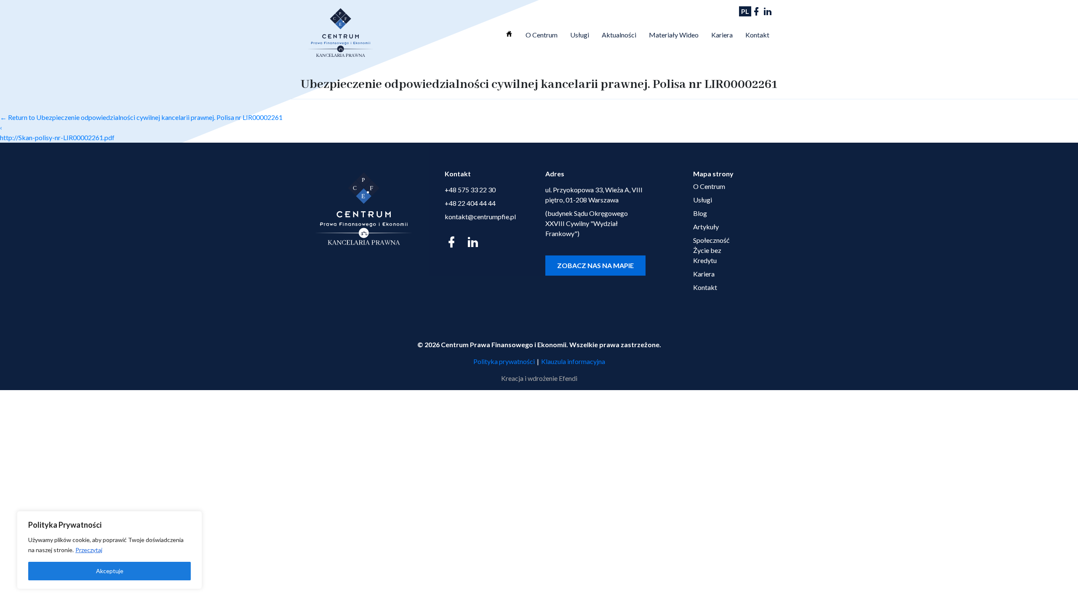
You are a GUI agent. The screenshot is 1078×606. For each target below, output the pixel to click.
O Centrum (542, 35)
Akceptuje (109, 570)
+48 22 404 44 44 (470, 203)
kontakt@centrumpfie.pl (480, 217)
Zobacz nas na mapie (595, 265)
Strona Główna (509, 34)
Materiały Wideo (674, 35)
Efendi (568, 378)
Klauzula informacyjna (573, 361)
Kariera (722, 35)
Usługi (579, 35)
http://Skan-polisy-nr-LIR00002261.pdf (57, 137)
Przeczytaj (88, 549)
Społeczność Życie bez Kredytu (711, 250)
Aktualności (619, 35)
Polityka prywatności (504, 361)
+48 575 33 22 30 (470, 190)
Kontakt (757, 35)
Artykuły (706, 227)
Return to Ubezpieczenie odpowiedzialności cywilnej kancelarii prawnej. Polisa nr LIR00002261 (141, 117)
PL (745, 11)
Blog (700, 213)
